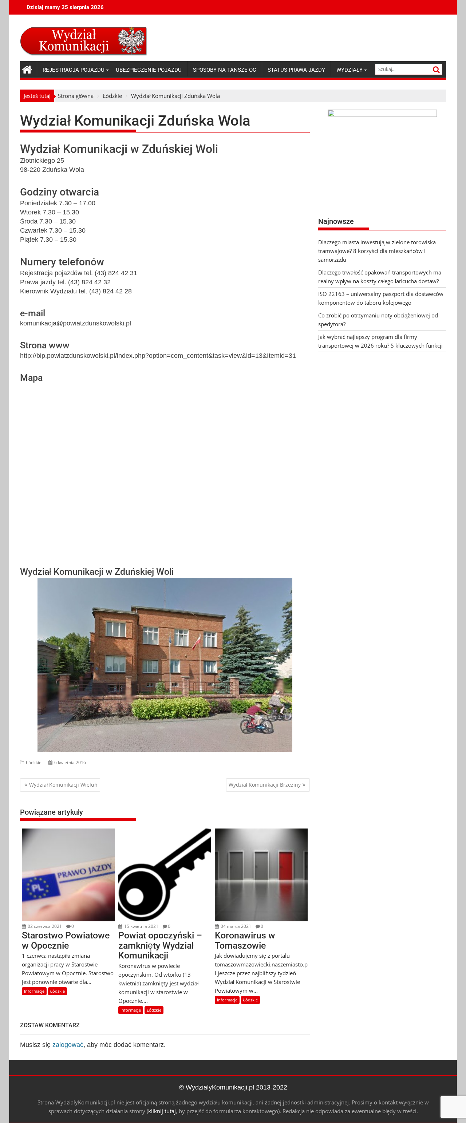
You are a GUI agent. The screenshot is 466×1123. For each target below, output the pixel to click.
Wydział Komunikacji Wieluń (63, 784)
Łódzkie (34, 762)
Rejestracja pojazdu (73, 70)
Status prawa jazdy (296, 70)
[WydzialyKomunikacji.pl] (27, 68)
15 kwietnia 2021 (140, 926)
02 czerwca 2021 (44, 926)
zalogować (67, 1044)
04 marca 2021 (235, 926)
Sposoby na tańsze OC (224, 70)
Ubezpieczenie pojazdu (149, 70)
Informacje (34, 991)
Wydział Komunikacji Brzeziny (265, 784)
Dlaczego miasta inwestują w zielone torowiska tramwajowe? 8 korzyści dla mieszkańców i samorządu (377, 250)
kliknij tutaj (162, 1111)
